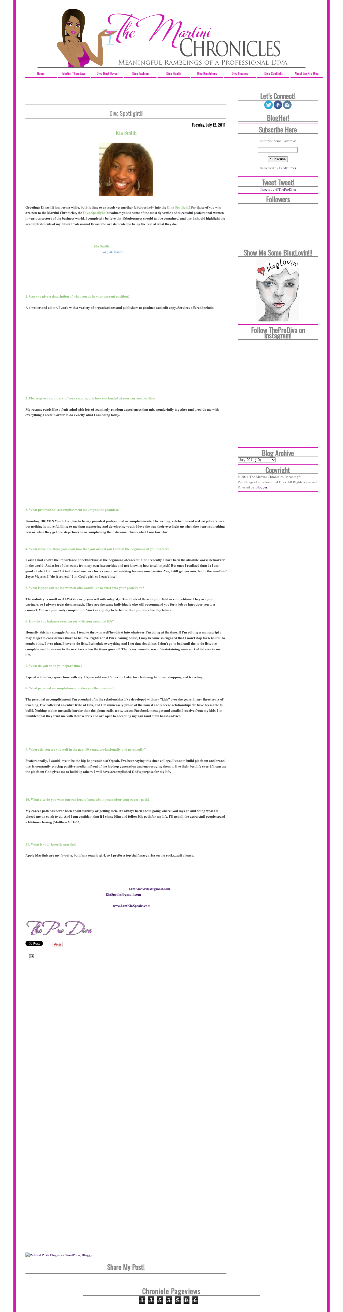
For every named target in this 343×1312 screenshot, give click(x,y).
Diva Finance (240, 73)
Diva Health (173, 73)
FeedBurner (287, 167)
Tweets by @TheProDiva (278, 189)
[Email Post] (30, 955)
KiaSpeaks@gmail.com (123, 894)
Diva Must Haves (107, 73)
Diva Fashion (140, 73)
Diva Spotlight (273, 73)
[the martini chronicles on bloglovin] (277, 320)
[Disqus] (125, 1040)
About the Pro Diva (307, 73)
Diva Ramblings (207, 73)
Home (40, 73)
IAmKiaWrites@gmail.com (149, 888)
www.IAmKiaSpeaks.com (132, 905)
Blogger (261, 487)
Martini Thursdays (73, 73)
